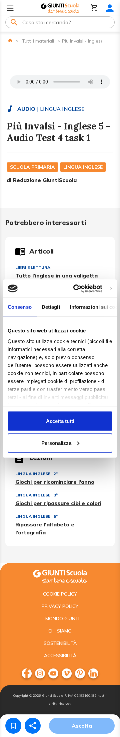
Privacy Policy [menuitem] (60, 606)
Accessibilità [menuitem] (60, 655)
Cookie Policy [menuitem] (60, 594)
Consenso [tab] (20, 307)
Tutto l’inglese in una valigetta (56, 275)
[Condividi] (33, 726)
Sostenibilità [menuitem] (60, 643)
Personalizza (56, 443)
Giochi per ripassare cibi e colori (58, 503)
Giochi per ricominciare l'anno (54, 481)
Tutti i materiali (38, 41)
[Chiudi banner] (111, 288)
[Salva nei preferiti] (13, 726)
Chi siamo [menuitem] (60, 631)
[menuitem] (27, 673)
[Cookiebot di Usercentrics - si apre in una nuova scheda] (76, 288)
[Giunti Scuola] (60, 8)
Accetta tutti (60, 421)
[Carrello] (94, 8)
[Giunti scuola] (60, 575)
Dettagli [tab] (51, 307)
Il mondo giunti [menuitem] (60, 619)
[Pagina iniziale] (10, 40)
